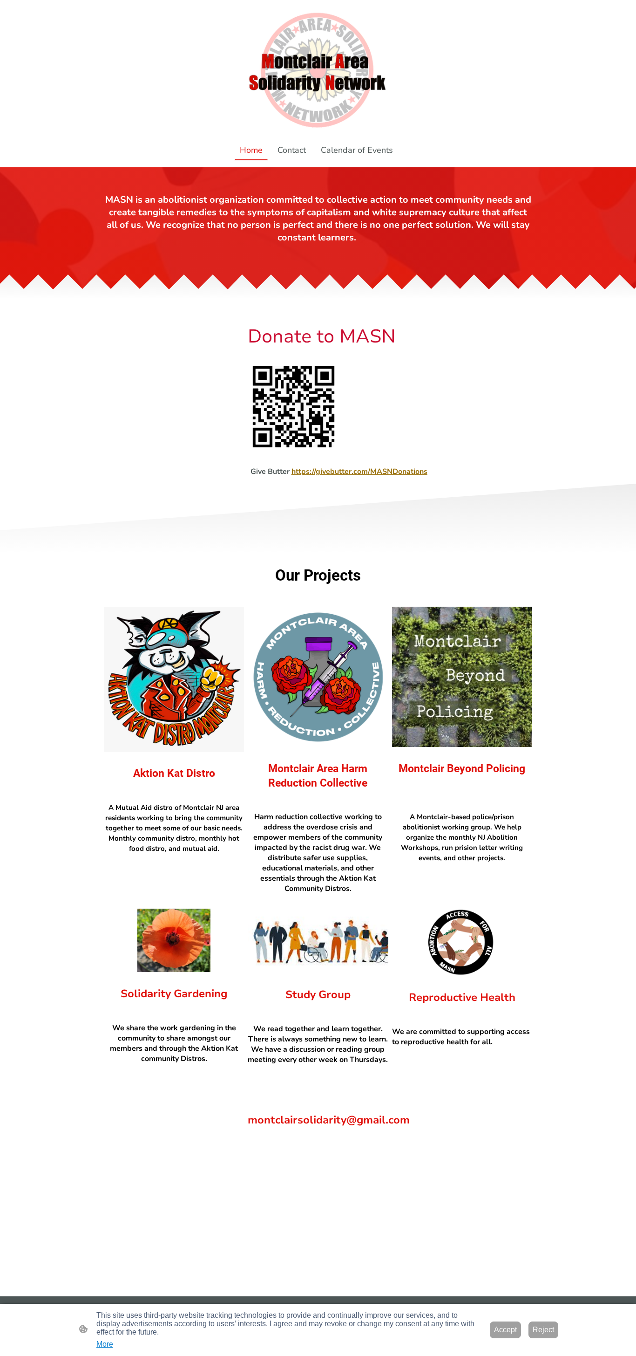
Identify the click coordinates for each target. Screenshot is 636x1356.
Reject (543, 1330)
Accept (505, 1330)
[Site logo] (318, 69)
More (104, 1344)
